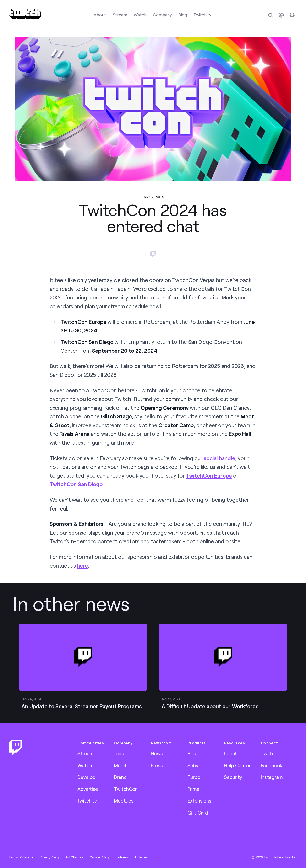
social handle (219, 458)
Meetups (124, 801)
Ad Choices (74, 857)
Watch (140, 14)
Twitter (268, 753)
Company (162, 14)
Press (157, 765)
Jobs (119, 753)
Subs (192, 765)
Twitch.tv (202, 14)
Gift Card (197, 812)
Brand (120, 777)
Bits (191, 753)
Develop (86, 777)
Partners (122, 857)
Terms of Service (21, 857)
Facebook (271, 765)
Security (233, 777)
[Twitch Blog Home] (25, 14)
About (100, 14)
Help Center (237, 765)
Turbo (193, 777)
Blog (182, 14)
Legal (230, 753)
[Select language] (281, 15)
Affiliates (141, 857)
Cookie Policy (99, 857)
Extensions (199, 801)
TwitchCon (126, 789)
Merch (121, 765)
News (157, 753)
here (82, 565)
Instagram (272, 777)
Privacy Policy (49, 857)
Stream (120, 14)
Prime (193, 789)
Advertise (87, 789)
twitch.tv (87, 801)
